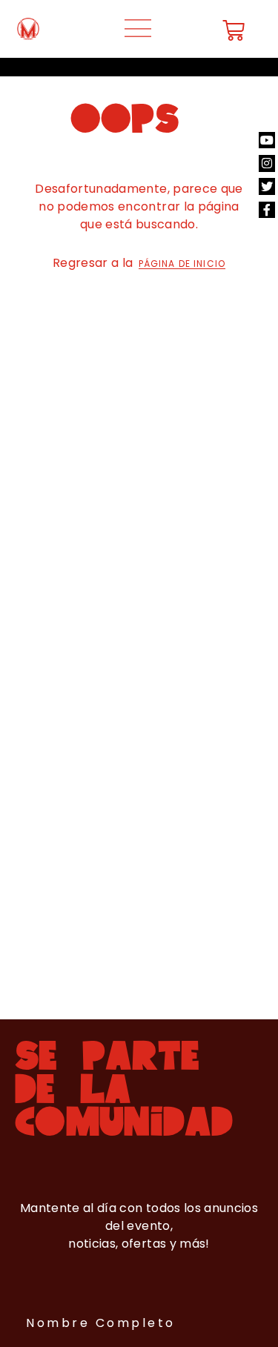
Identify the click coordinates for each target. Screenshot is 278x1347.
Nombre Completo (101, 1322)
